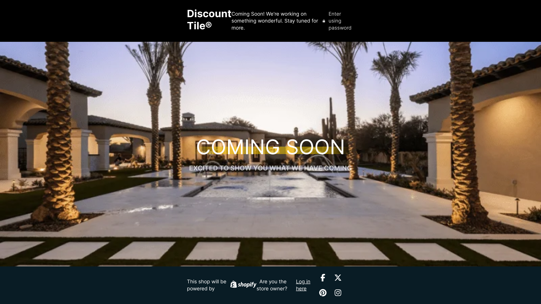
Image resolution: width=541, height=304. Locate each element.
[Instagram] (338, 292)
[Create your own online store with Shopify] (243, 285)
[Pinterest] (323, 292)
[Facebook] (323, 277)
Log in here (303, 285)
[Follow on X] (338, 277)
